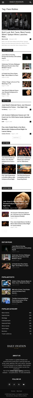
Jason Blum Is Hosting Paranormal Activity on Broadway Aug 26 (11, 56)
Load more (16, 137)
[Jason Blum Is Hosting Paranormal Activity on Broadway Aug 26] (26, 57)
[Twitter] (19, 384)
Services (13, 391)
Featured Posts (21, 155)
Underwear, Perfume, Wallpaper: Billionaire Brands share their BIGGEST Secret (11, 65)
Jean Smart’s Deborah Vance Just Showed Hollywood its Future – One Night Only (15, 204)
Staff (3, 121)
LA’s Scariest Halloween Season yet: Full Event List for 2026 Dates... (24, 159)
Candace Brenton (6, 133)
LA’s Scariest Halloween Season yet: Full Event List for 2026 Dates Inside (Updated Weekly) (16, 117)
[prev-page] (3, 183)
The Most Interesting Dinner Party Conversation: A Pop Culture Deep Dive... (20, 300)
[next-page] (6, 183)
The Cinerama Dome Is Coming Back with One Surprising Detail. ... (23, 177)
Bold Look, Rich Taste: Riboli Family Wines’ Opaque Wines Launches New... (16, 34)
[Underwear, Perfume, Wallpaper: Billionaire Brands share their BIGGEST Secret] (26, 66)
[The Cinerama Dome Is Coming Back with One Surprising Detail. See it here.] (24, 169)
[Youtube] (23, 384)
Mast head (19, 391)
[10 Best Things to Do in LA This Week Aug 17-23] (26, 84)
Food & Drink (5, 29)
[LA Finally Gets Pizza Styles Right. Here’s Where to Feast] (26, 76)
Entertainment (5, 155)
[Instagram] (9, 384)
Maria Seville (5, 39)
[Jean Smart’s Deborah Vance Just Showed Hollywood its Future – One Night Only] (26, 93)
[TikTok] (14, 384)
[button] (3, 2)
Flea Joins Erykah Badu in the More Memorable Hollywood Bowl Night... (8, 177)
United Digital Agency (16, 371)
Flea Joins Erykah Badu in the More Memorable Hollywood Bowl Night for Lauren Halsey (14, 129)
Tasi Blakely (4, 109)
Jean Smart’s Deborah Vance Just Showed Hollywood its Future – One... (10, 92)
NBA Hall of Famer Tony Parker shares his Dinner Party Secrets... (21, 291)
